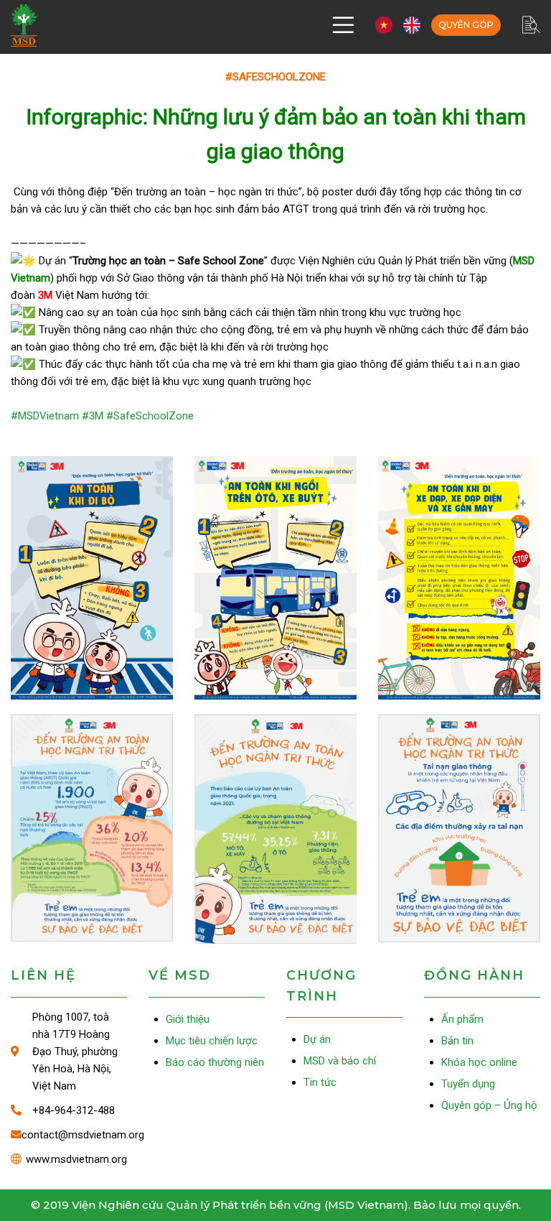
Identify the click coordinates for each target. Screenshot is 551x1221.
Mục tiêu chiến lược (212, 1040)
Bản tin (457, 1040)
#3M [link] (92, 415)
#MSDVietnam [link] (45, 415)
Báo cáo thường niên (215, 1062)
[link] (45, 295)
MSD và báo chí (339, 1060)
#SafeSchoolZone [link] (150, 415)
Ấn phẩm (462, 1019)
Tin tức (319, 1082)
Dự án (317, 1039)
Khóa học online (479, 1062)
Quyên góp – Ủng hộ (466, 25)
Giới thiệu (187, 1019)
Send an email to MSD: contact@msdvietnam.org (69, 1134)
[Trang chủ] (24, 25)
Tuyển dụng (468, 1083)
